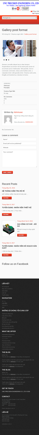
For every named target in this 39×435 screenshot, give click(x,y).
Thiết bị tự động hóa (7, 313)
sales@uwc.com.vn (10, 408)
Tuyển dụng (5, 295)
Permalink (7, 87)
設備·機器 (4, 303)
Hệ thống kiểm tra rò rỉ (13, 191)
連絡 (3, 307)
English (36, 13)
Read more (5, 198)
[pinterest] (21, 22)
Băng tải (4, 318)
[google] (16, 22)
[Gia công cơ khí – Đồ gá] (8, 228)
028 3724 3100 (11, 403)
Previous (3, 48)
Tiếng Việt (35, 11)
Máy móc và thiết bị (7, 288)
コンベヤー (5, 338)
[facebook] (19, 22)
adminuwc (7, 85)
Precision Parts (6, 340)
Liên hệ (4, 293)
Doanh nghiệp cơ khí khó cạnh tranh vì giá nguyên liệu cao (18, 360)
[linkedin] (22, 22)
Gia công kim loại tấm (8, 326)
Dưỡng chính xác (6, 320)
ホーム (4, 301)
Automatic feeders (7, 336)
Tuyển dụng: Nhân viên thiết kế (16, 207)
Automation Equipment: (8, 334)
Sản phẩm (5, 291)
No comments (8, 96)
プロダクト (5, 305)
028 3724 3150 (11, 405)
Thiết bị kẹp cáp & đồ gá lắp (9, 322)
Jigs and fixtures (6, 345)
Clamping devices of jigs (8, 343)
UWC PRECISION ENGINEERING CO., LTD (14, 391)
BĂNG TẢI (5, 355)
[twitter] (18, 22)
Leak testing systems (7, 349)
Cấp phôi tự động (7, 316)
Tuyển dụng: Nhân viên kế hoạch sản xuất (13, 364)
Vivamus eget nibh (17, 34)
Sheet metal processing (8, 347)
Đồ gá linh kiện (6, 324)
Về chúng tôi (6, 34)
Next (35, 48)
